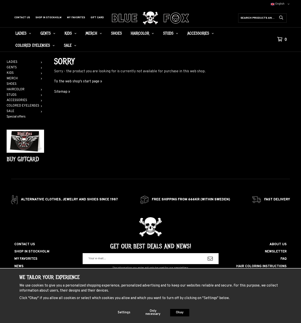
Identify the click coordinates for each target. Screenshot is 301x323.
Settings (124, 312)
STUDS (168, 33)
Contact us (22, 17)
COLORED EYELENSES (32, 45)
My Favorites (76, 17)
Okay (180, 312)
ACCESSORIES (198, 33)
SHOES (116, 33)
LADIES (20, 33)
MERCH (91, 33)
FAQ (284, 259)
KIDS (68, 33)
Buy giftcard (23, 159)
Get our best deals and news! (150, 246)
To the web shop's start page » (78, 81)
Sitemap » (62, 92)
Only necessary (152, 312)
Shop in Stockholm (48, 17)
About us (278, 244)
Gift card (97, 17)
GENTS (45, 33)
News (19, 266)
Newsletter (276, 252)
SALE (68, 45)
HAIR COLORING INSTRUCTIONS (261, 266)
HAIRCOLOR (140, 33)
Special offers (16, 117)
